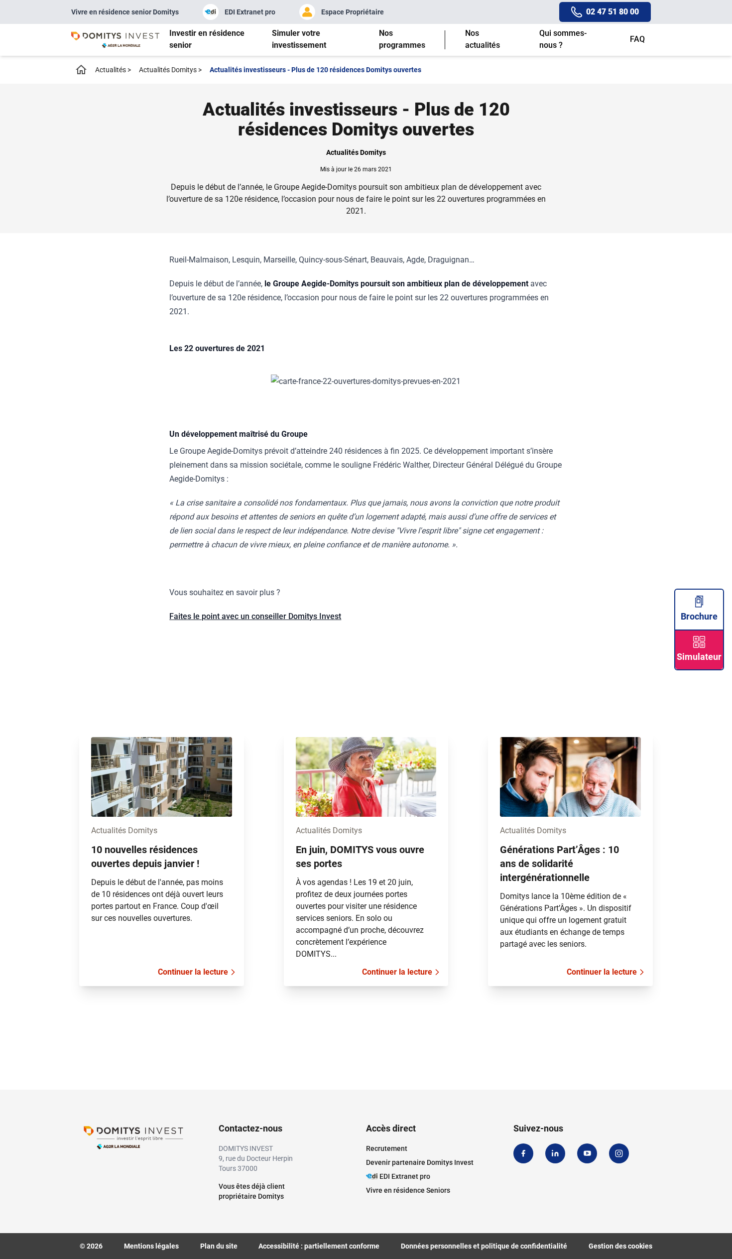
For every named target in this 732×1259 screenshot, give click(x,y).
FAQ (637, 39)
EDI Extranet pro (250, 12)
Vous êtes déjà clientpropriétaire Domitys (252, 1191)
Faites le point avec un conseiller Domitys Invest (255, 616)
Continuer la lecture (193, 972)
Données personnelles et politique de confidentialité (484, 1246)
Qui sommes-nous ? (563, 39)
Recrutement (386, 1148)
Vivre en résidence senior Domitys (125, 12)
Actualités (113, 70)
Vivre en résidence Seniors (408, 1190)
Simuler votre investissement (299, 39)
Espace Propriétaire (352, 12)
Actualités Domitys (170, 70)
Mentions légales (151, 1246)
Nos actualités (482, 39)
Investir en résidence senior (206, 39)
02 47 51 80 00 (612, 11)
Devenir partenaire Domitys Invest (420, 1162)
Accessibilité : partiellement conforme (318, 1246)
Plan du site (219, 1246)
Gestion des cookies (620, 1246)
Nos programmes (402, 39)
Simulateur (699, 656)
